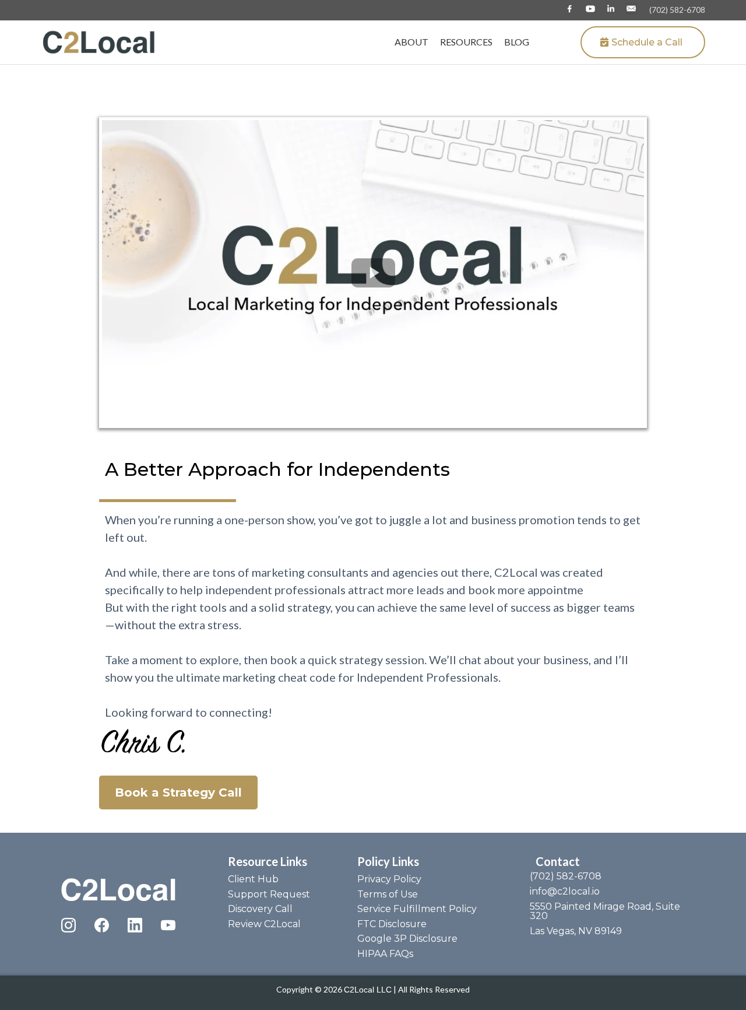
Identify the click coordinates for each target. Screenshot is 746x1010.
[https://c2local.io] (99, 41)
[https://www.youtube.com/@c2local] (590, 9)
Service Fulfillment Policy (417, 908)
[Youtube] (168, 925)
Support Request (269, 894)
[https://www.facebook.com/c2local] (570, 9)
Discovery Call (260, 908)
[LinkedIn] (135, 925)
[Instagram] (68, 925)
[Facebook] (101, 925)
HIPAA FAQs (385, 953)
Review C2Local (264, 924)
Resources (466, 41)
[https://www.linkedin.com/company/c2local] (610, 9)
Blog (516, 41)
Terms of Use (387, 894)
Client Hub (253, 879)
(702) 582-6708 (677, 10)
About (411, 41)
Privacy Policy (389, 879)
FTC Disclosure (392, 924)
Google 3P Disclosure (407, 938)
